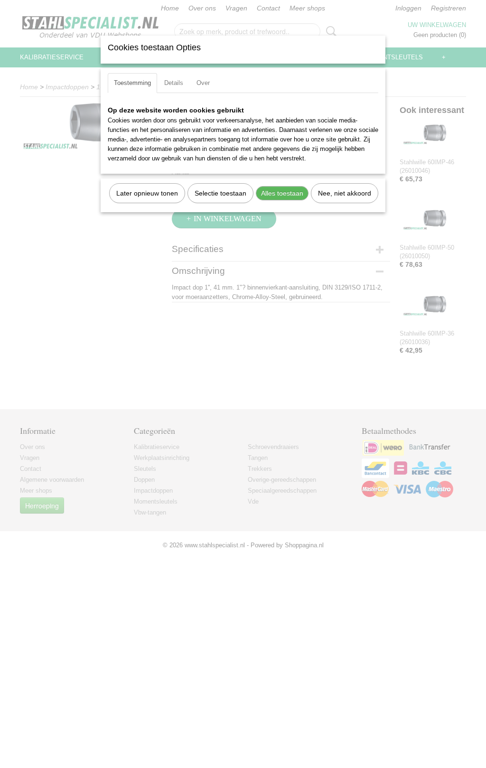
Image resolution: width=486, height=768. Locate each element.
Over (203, 82)
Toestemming (132, 82)
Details (173, 82)
